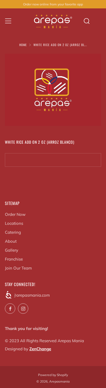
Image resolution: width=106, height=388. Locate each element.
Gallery (11, 250)
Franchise (14, 259)
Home (23, 45)
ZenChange (40, 348)
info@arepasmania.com (27, 295)
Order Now (15, 214)
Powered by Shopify (53, 375)
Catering (13, 232)
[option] (53, 90)
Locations (14, 223)
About (11, 241)
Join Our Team (18, 268)
